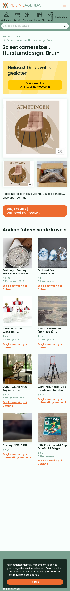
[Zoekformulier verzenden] (65, 26)
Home (6, 36)
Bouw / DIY (39, 20)
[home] (22, 5)
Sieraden (27, 20)
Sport (50, 20)
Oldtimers (6, 20)
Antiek (17, 20)
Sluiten (35, 581)
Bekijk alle (60, 17)
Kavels (17, 36)
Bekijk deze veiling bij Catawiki (15, 287)
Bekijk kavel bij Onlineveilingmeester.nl (35, 85)
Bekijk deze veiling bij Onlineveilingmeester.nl (52, 400)
